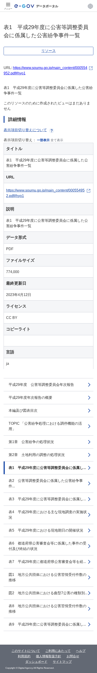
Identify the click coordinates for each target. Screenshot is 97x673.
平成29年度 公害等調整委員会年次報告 (41, 385)
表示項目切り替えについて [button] (25, 130)
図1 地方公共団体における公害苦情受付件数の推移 (47, 577)
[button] (90, 6)
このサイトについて (26, 651)
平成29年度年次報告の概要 (30, 397)
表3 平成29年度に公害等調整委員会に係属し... (47, 499)
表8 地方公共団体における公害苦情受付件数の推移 (47, 608)
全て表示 (57, 140)
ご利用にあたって (58, 651)
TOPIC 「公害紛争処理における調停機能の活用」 (45, 426)
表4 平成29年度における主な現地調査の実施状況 (48, 514)
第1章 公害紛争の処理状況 (31, 442)
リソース (48, 51)
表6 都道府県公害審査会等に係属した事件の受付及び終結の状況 (47, 546)
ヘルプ (80, 651)
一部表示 (43, 140)
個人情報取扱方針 (48, 656)
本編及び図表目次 (23, 410)
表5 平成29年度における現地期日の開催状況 (46, 530)
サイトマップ (62, 661)
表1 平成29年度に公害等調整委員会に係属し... (47, 468)
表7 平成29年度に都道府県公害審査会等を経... (47, 562)
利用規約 (24, 656)
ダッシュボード (36, 661)
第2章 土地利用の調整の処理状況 (37, 455)
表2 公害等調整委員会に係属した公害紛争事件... (46, 483)
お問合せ (73, 656)
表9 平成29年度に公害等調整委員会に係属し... (47, 624)
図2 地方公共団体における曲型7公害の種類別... (48, 593)
